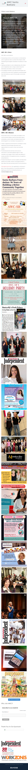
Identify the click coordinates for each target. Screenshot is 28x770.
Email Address (5, 712)
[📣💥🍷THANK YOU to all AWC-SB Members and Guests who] (14, 501)
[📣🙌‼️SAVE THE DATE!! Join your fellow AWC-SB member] (14, 397)
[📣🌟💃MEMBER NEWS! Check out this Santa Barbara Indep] (14, 632)
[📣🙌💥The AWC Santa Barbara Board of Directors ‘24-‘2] (14, 580)
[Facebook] (11, 768)
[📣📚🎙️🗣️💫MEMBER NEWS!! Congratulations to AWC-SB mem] (14, 240)
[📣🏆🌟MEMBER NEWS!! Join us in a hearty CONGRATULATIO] (14, 606)
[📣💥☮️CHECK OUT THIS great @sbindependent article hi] (14, 370)
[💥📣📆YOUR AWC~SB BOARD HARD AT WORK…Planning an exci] (14, 266)
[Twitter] (13, 768)
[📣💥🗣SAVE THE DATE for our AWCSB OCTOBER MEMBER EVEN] (14, 475)
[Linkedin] (15, 768)
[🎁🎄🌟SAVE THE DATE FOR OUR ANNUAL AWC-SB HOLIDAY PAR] (14, 292)
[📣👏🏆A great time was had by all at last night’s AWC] (14, 344)
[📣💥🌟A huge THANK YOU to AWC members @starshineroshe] (14, 423)
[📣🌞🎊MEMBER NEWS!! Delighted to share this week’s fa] (14, 684)
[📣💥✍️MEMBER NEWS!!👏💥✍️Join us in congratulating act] (14, 658)
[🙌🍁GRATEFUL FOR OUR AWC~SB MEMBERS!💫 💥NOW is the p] (14, 214)
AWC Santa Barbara (12, 3)
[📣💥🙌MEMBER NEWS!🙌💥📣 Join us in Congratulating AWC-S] (14, 318)
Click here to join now (6, 166)
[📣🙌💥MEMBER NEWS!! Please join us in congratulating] (14, 187)
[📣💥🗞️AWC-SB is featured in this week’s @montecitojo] (14, 449)
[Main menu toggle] (25, 3)
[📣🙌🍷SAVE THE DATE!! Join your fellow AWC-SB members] (14, 527)
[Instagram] (17, 768)
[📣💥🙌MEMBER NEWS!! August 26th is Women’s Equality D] (14, 554)
